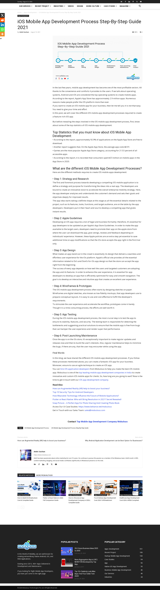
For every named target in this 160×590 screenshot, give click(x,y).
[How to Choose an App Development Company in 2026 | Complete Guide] (80, 488)
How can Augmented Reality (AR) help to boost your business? (81, 388)
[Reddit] (2, 20)
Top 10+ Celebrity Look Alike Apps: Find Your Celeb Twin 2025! (85, 573)
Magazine (124, 6)
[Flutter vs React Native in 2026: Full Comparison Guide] (54, 488)
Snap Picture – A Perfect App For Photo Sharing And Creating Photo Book (86, 403)
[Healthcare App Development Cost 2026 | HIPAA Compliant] (131, 488)
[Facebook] (125, 1)
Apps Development (30, 12)
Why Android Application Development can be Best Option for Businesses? (114, 441)
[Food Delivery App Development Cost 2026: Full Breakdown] (105, 488)
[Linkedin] (129, 1)
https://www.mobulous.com (42, 455)
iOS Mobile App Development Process (37, 428)
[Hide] (1, 39)
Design (80, 6)
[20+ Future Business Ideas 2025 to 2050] (67, 551)
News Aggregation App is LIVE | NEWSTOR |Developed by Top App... (86, 562)
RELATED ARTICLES (26, 475)
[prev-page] (18, 507)
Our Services (24, 6)
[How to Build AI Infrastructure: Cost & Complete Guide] (28, 488)
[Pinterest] (133, 1)
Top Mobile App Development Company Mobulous (102, 421)
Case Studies (109, 6)
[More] (2, 34)
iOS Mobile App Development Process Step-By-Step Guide (69, 428)
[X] (137, 1)
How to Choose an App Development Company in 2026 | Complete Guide (79, 500)
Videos (71, 6)
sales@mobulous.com (95, 410)
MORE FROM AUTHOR (44, 475)
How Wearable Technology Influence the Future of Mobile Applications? (86, 395)
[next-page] (22, 507)
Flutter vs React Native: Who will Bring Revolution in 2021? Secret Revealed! (87, 399)
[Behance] (121, 1)
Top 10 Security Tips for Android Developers (73, 392)
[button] (140, 6)
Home (19, 12)
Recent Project (42, 6)
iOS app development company (93, 379)
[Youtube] (141, 1)
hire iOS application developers (74, 369)
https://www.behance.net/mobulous (95, 406)
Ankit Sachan (24, 32)
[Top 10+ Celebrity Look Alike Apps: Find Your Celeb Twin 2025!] (67, 574)
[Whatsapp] (2, 29)
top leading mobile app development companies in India (105, 372)
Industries (58, 6)
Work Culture (92, 6)
